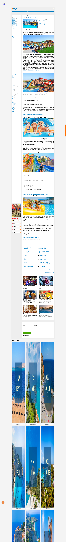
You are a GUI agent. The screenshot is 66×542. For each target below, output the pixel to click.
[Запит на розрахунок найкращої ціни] (65, 130)
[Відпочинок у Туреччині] (33, 382)
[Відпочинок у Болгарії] (47, 382)
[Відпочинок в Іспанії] (33, 467)
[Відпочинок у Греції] (18, 467)
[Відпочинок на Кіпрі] (47, 467)
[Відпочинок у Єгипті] (18, 382)
